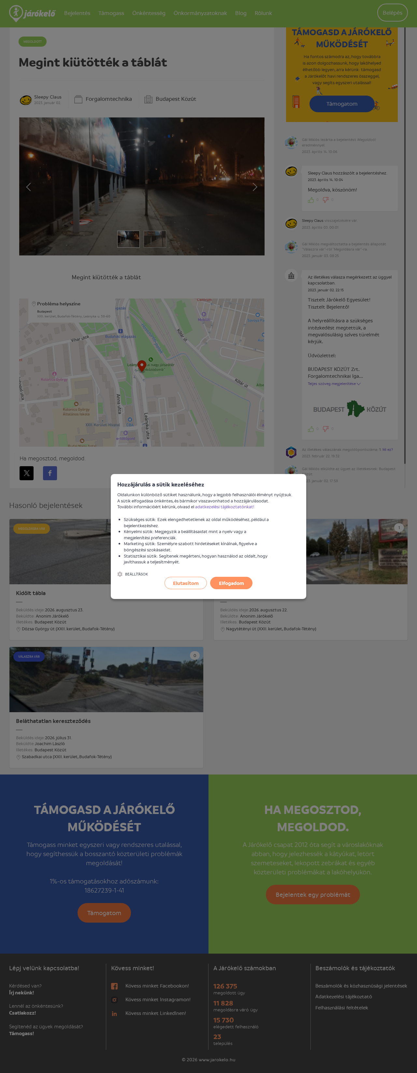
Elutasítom (186, 583)
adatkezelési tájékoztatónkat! (224, 506)
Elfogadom (231, 583)
